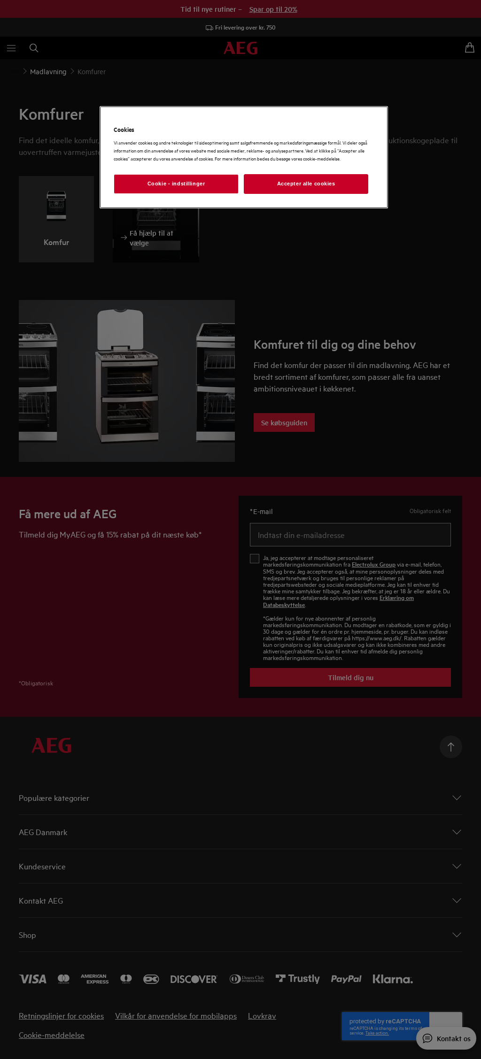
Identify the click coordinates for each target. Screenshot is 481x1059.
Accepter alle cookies (306, 183)
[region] (244, 157)
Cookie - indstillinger (176, 183)
